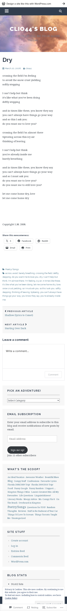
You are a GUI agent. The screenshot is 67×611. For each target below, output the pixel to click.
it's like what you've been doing (17, 284)
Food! (10, 488)
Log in (14, 545)
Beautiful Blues (52, 477)
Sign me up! (17, 450)
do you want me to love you (25, 277)
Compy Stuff (20, 481)
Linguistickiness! (42, 495)
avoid (15, 273)
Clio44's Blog (33, 28)
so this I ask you (47, 288)
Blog (10, 480)
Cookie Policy (11, 598)
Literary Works (15, 499)
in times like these (51, 281)
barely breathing (27, 273)
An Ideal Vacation (16, 477)
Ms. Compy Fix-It (47, 499)
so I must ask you (30, 288)
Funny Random (36, 488)
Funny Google (21, 488)
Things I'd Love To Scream (21, 514)
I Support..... (50, 488)
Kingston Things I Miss (19, 492)
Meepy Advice (30, 499)
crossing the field (44, 273)
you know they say (30, 296)
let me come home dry (44, 284)
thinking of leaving (21, 292)
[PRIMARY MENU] (6, 11)
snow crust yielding (11, 288)
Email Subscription (24, 414)
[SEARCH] (61, 11)
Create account (19, 540)
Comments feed (19, 556)
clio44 (29, 68)
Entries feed (18, 551)
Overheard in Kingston (30, 502)
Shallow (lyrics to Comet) (19, 313)
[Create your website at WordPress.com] (33, 3)
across (8, 273)
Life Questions (26, 495)
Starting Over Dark (15, 326)
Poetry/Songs (12, 269)
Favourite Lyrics (49, 481)
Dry (7, 59)
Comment (53, 374)
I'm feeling (30, 281)
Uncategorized (19, 518)
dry (40, 277)
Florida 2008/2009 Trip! (19, 484)
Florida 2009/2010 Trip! (42, 484)
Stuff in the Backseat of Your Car (42, 511)
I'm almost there (16, 281)
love (58, 284)
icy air (39, 281)
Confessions (33, 481)
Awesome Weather (35, 477)
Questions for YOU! (36, 507)
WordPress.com (19, 561)
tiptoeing (35, 292)
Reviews (22, 511)
